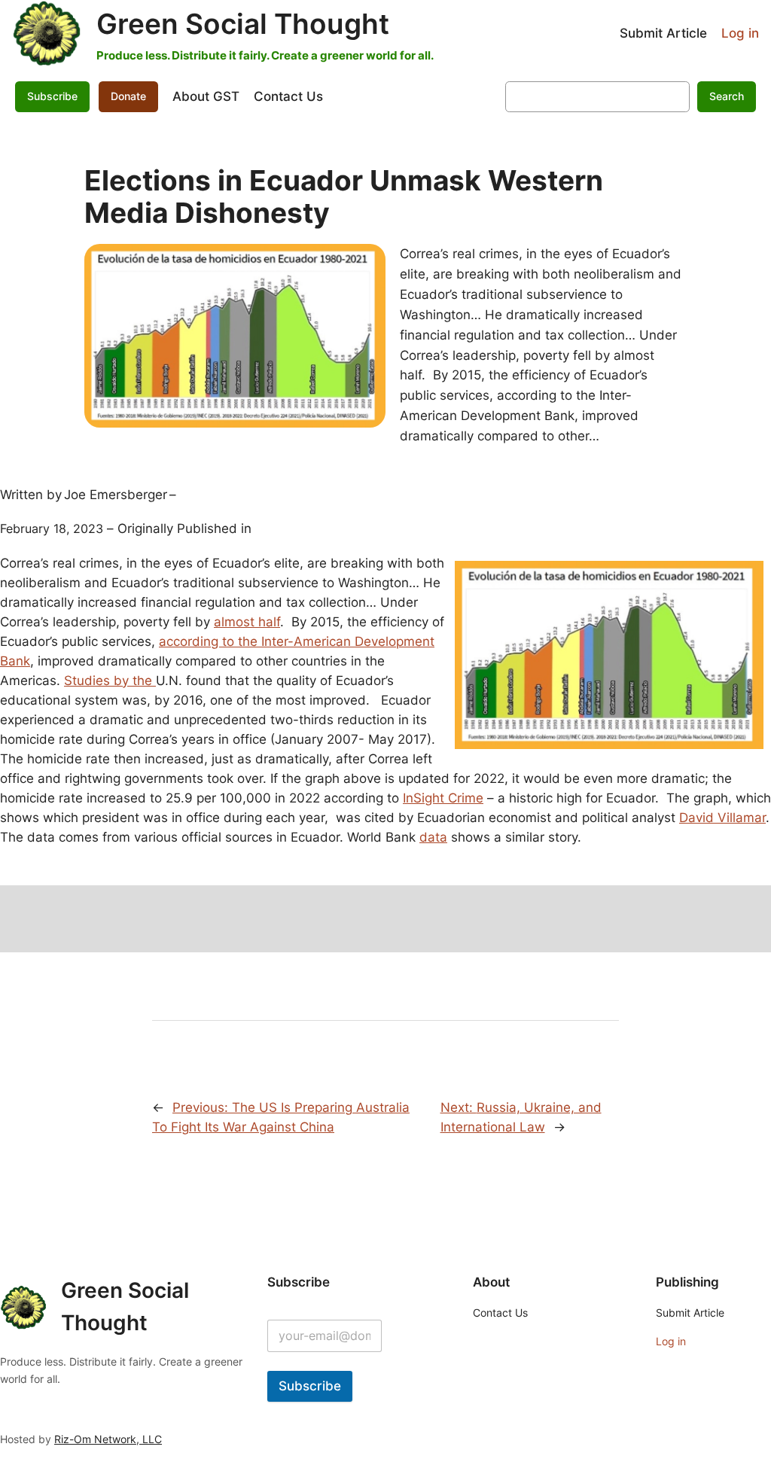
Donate (128, 96)
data (433, 837)
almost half (247, 621)
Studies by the (110, 680)
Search (726, 96)
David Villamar (722, 817)
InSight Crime (443, 798)
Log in (740, 33)
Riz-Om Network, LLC (108, 1439)
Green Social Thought (242, 24)
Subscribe (310, 1385)
